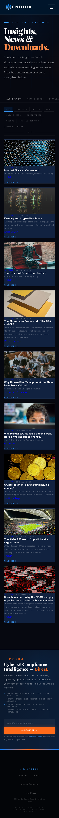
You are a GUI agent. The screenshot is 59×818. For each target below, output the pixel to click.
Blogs (36, 109)
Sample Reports (29, 121)
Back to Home (31, 769)
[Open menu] (51, 7)
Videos (10, 121)
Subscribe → (29, 730)
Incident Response (29, 784)
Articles (22, 109)
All (8, 109)
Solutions (23, 775)
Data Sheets (13, 115)
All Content (14, 99)
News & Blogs (35, 99)
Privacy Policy (36, 736)
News (48, 109)
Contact (36, 775)
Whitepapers (34, 115)
